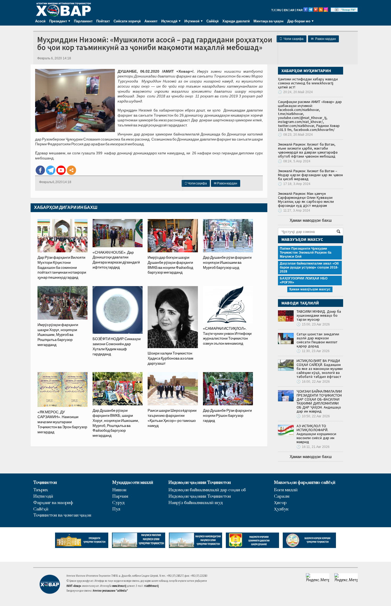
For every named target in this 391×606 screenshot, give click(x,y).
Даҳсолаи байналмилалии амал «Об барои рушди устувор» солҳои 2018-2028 (309, 267)
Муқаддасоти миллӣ (132, 482)
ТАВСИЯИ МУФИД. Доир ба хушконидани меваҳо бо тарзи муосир (319, 315)
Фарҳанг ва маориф (53, 502)
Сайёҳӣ (212, 21)
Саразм (281, 496)
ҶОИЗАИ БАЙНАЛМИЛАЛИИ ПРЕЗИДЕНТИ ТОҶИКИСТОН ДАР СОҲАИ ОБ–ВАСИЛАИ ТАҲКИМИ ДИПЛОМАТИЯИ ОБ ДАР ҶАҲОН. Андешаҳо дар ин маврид (319, 401)
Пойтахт (103, 21)
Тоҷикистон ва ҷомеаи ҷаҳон (62, 515)
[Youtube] (61, 170)
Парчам (120, 496)
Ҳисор (280, 502)
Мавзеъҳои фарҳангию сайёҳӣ (304, 482)
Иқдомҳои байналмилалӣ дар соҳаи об (207, 490)
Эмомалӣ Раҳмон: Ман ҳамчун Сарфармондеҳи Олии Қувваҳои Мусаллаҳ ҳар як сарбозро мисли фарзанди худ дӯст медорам (306, 199)
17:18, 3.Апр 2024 (294, 184)
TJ (273, 10)
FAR (300, 10)
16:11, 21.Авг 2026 (313, 447)
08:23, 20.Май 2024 (295, 135)
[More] (71, 170)
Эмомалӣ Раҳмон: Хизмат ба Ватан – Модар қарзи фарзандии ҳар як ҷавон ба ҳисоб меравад (310, 174)
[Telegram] (50, 170)
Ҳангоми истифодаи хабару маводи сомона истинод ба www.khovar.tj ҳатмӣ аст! (308, 83)
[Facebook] (40, 170)
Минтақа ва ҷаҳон (268, 21)
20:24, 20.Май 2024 (295, 92)
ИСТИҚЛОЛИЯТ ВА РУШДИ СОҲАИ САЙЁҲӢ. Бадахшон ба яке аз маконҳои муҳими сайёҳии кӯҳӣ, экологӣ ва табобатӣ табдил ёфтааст (320, 368)
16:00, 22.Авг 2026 (313, 382)
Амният (150, 21)
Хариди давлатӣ (236, 21)
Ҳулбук (281, 509)
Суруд (118, 502)
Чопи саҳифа (291, 39)
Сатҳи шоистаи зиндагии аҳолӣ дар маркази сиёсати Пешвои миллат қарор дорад (318, 340)
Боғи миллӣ (286, 490)
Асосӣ (40, 21)
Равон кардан (323, 39)
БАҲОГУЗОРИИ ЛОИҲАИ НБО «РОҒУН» (303, 280)
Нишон (119, 490)
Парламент (83, 21)
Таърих (40, 490)
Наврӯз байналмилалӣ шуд (195, 502)
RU (279, 10)
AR (292, 10)
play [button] (337, 10)
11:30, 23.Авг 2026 (313, 351)
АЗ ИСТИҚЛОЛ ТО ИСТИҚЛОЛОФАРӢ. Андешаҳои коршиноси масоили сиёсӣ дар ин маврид (316, 433)
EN (286, 10)
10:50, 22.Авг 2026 (313, 416)
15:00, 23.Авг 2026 (313, 324)
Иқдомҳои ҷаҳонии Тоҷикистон (199, 482)
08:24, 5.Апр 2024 (294, 161)
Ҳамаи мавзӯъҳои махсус (310, 289)
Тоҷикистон (45, 482)
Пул (116, 509)
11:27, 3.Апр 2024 (294, 210)
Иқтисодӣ (43, 496)
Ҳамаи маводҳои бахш (311, 220)
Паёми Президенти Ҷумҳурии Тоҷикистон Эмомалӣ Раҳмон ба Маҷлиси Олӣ (305, 252)
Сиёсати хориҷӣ (127, 21)
